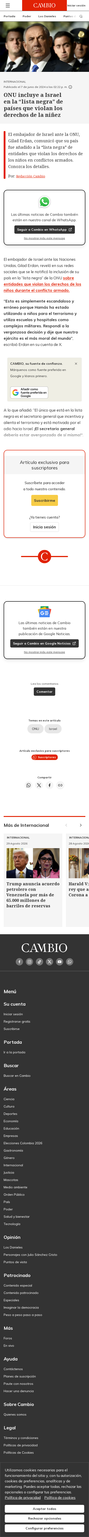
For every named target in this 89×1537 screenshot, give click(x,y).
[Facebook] (19, 961)
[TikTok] (39, 961)
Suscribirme (44, 500)
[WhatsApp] (69, 961)
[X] (49, 961)
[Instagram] (29, 961)
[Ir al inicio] (44, 5)
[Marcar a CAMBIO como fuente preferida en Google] (44, 392)
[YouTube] (59, 961)
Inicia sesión (44, 526)
